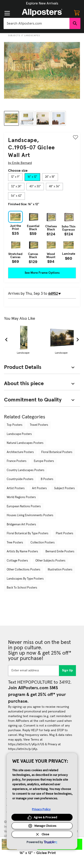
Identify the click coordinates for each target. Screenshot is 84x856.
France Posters (16, 461)
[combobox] (36, 23)
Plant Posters (64, 533)
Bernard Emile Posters (59, 551)
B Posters (47, 479)
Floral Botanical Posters (56, 452)
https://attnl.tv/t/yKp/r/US (26, 744)
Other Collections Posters (23, 569)
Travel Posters (39, 425)
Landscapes (32, 35)
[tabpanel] (42, 237)
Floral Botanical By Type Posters (27, 533)
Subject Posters (64, 488)
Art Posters (39, 488)
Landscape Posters (19, 434)
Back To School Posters (22, 587)
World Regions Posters (21, 497)
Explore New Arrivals (42, 3)
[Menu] (7, 13)
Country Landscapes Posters (25, 470)
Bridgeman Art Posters (21, 524)
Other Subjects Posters (50, 560)
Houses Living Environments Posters (30, 515)
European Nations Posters (24, 506)
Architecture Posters (20, 452)
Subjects (14, 35)
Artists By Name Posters (22, 551)
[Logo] (42, 12)
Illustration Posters (60, 569)
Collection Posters (42, 542)
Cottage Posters (17, 560)
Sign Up (67, 670)
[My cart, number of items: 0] (76, 12)
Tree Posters (15, 542)
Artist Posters (16, 488)
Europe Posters (44, 461)
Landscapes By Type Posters (25, 578)
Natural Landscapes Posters (25, 443)
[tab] (15, 177)
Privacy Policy (41, 809)
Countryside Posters (20, 479)
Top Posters (14, 425)
